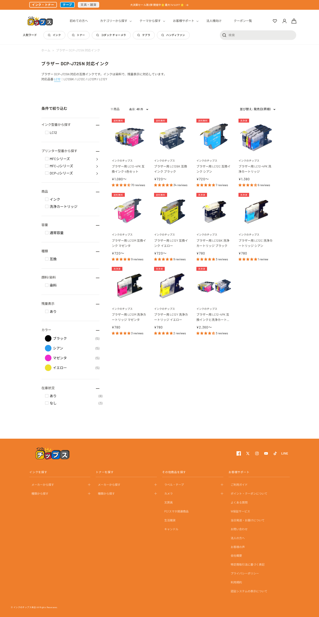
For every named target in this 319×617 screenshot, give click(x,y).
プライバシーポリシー (245, 573)
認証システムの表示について (249, 591)
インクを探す (38, 472)
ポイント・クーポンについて (249, 493)
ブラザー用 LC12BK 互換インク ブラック (170, 168)
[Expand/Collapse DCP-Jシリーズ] (97, 173)
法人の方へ (238, 538)
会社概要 (236, 555)
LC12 (57, 79)
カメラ (168, 493)
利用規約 (236, 582)
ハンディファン (175, 34)
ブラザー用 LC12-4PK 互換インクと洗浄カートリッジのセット (213, 317)
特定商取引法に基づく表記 (248, 564)
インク (57, 34)
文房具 (168, 502)
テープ (67, 5)
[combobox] (258, 35)
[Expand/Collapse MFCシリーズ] (97, 158)
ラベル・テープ (174, 484)
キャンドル (171, 529)
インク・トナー (43, 5)
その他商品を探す (174, 472)
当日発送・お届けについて (248, 520)
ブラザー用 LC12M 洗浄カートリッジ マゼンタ (129, 317)
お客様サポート (239, 472)
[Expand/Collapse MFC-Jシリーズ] (97, 166)
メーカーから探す (42, 484)
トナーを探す (105, 472)
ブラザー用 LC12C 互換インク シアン (213, 168)
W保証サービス (240, 511)
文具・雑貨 (89, 5)
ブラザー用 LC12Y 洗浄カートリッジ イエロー (171, 317)
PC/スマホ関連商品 (176, 511)
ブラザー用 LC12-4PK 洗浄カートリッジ (254, 168)
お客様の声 (238, 546)
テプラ (146, 34)
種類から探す (39, 493)
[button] (113, 20)
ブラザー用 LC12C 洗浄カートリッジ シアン (255, 243)
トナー (81, 34)
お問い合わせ (239, 529)
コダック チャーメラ (113, 34)
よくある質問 (239, 502)
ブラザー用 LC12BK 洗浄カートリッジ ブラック (212, 243)
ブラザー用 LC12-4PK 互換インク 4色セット (128, 168)
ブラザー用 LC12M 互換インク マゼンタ (129, 243)
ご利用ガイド (239, 484)
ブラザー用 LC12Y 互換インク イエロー (171, 243)
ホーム (45, 50)
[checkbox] (46, 132)
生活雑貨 (170, 520)
